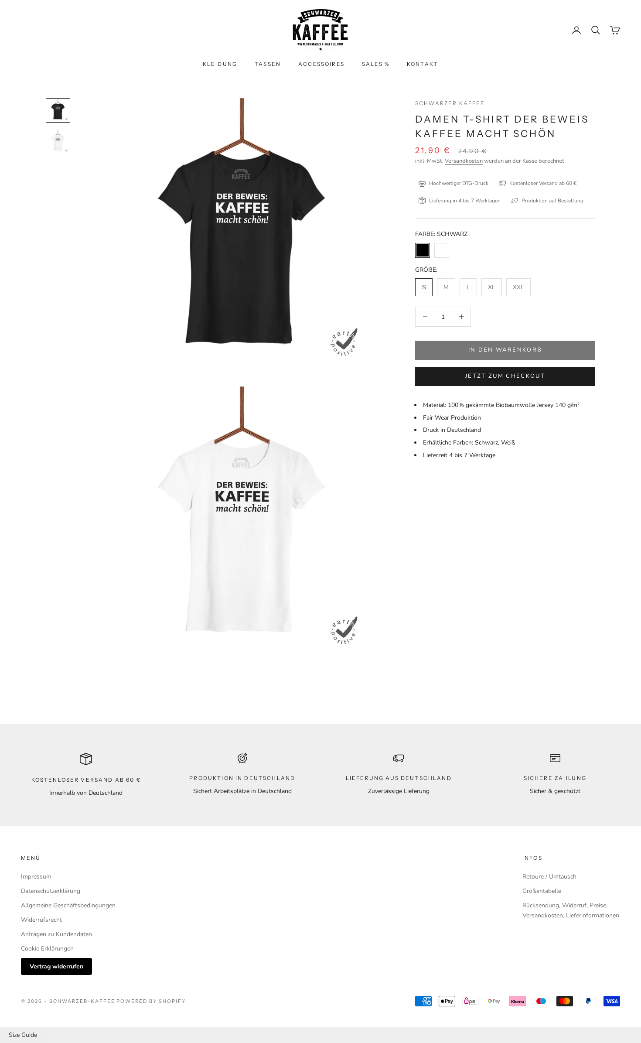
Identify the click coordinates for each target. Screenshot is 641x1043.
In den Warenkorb (505, 350)
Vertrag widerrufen (56, 966)
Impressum (36, 876)
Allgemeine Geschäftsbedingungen (68, 905)
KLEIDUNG (220, 64)
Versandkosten (464, 161)
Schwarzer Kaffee (450, 103)
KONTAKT (422, 64)
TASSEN (268, 64)
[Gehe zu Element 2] (58, 142)
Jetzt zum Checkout (505, 376)
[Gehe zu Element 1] (58, 110)
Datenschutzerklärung (50, 891)
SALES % (375, 64)
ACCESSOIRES (321, 64)
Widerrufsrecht (41, 920)
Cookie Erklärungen (47, 948)
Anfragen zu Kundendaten (56, 934)
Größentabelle (541, 891)
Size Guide (23, 1035)
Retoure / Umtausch (549, 876)
